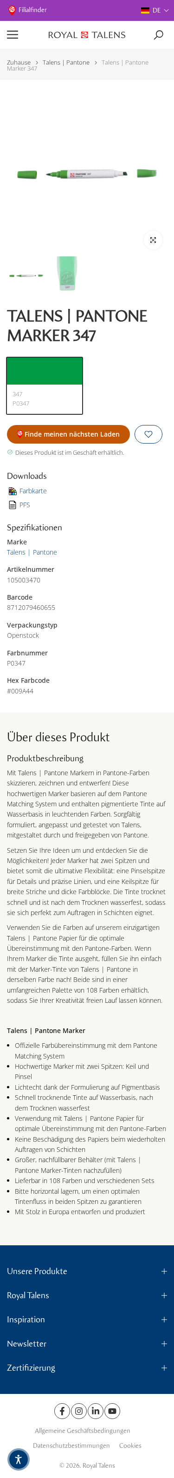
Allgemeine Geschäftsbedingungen (82, 1431)
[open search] (158, 35)
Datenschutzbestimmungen (71, 1446)
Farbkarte (33, 490)
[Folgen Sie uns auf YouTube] (112, 1411)
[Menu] (24, 34)
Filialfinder (33, 10)
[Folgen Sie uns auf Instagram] (79, 1411)
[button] (155, 10)
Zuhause (19, 62)
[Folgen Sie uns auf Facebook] (62, 1411)
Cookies (130, 1446)
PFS (24, 504)
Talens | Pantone (66, 62)
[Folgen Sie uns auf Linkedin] (95, 1411)
